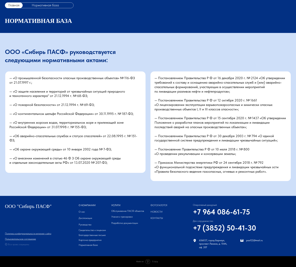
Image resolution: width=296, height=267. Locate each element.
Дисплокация (85, 218)
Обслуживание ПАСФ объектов (127, 210)
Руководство (85, 224)
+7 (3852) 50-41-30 (224, 227)
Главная (13, 5)
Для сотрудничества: (203, 221)
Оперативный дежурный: (205, 204)
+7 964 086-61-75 (221, 211)
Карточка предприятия (90, 240)
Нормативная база (88, 245)
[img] (195, 240)
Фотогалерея (158, 205)
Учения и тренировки (122, 216)
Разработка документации (124, 223)
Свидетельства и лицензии (92, 230)
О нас (82, 211)
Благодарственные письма (92, 235)
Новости (156, 211)
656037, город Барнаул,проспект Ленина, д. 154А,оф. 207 (213, 244)
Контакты (156, 218)
